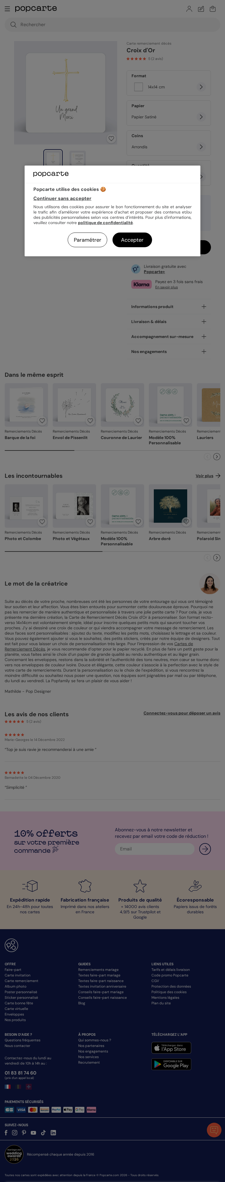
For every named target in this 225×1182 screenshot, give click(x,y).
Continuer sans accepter (62, 198)
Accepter (132, 239)
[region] (112, 211)
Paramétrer (87, 239)
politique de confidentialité (105, 222)
